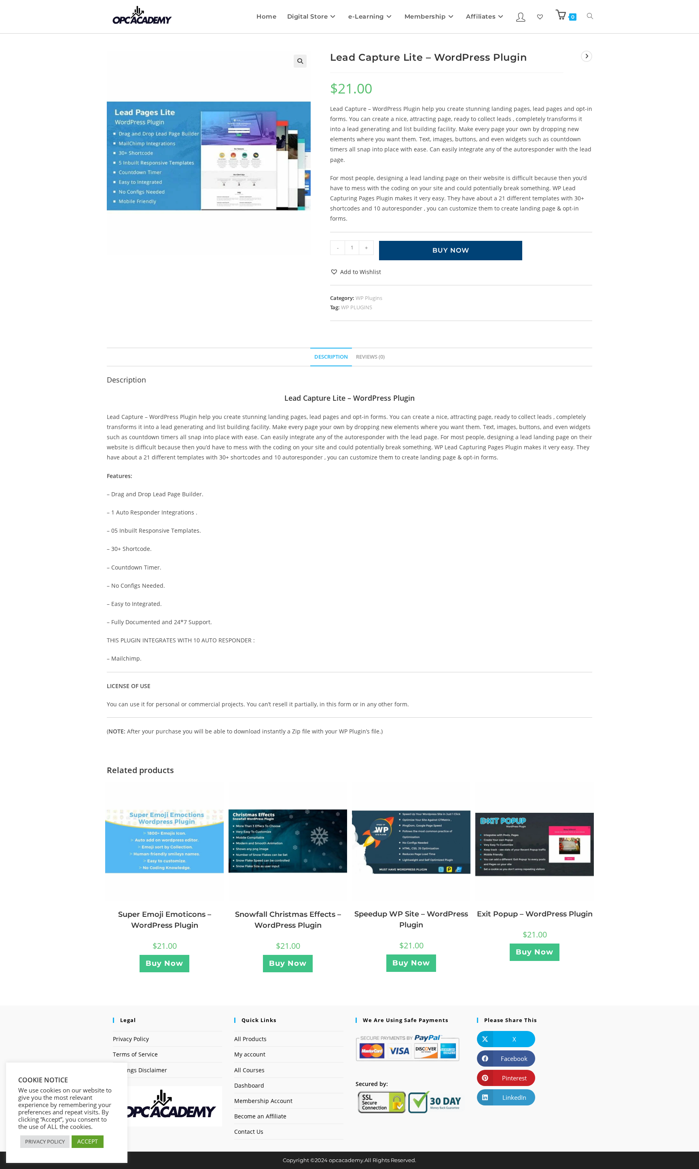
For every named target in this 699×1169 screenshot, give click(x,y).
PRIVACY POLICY (45, 1141)
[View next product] (586, 56)
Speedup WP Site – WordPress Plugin (411, 919)
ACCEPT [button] (87, 1141)
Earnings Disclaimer (140, 1070)
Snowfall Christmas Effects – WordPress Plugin (288, 920)
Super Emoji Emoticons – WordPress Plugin (164, 920)
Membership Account (263, 1101)
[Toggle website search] (590, 17)
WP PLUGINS (356, 307)
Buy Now (450, 250)
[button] (300, 61)
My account (249, 1054)
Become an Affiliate (260, 1116)
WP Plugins (369, 298)
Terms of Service (135, 1054)
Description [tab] (331, 356)
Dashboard (249, 1085)
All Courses (249, 1070)
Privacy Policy (131, 1039)
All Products (250, 1039)
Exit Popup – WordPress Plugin (535, 914)
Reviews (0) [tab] (370, 356)
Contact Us (248, 1131)
